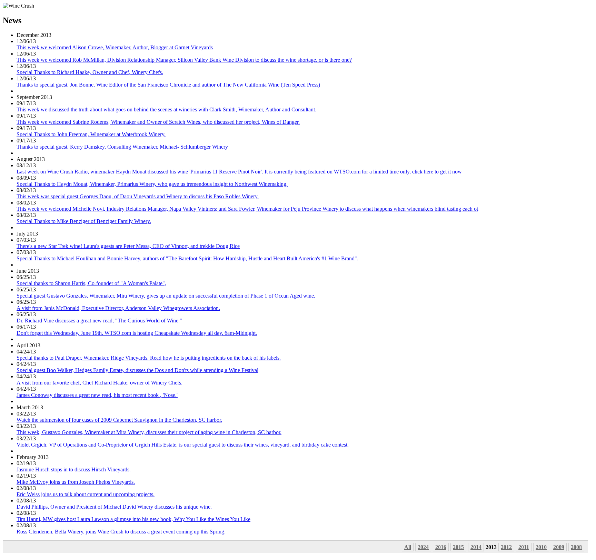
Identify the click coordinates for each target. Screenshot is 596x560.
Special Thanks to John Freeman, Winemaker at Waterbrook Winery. (91, 134)
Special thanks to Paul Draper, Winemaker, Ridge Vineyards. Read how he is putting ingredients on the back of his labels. (149, 358)
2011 (523, 547)
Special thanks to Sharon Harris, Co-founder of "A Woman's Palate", (91, 283)
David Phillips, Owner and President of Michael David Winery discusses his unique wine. (114, 507)
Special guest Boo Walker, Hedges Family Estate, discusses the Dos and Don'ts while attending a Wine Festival (137, 370)
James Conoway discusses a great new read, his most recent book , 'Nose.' (97, 395)
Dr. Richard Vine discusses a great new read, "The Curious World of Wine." (99, 320)
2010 (541, 547)
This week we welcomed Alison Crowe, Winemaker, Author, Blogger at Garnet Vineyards (115, 47)
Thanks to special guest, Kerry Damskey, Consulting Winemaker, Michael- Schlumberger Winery (122, 147)
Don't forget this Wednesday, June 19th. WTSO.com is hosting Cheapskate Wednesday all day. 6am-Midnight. (137, 333)
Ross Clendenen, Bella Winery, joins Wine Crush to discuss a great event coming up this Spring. (121, 531)
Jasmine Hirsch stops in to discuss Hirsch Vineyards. (74, 469)
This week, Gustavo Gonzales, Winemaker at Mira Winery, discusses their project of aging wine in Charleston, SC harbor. (149, 432)
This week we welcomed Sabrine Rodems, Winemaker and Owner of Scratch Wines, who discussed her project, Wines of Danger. (158, 122)
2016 (440, 547)
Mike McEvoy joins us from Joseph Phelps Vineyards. (76, 482)
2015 (458, 547)
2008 (576, 547)
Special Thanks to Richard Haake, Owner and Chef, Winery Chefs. (90, 72)
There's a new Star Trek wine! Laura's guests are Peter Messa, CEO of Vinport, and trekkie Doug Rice (128, 246)
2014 (475, 547)
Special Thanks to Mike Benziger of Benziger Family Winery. (84, 221)
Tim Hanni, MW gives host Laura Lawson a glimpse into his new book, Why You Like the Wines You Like (133, 519)
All (407, 547)
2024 (423, 547)
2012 (506, 547)
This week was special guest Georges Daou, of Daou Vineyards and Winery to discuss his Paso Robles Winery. (138, 196)
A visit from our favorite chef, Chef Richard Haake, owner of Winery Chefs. (99, 383)
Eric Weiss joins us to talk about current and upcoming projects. (86, 494)
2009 (558, 547)
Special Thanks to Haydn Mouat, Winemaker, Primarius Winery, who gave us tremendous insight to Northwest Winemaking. (152, 184)
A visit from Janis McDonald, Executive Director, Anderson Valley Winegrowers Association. (118, 308)
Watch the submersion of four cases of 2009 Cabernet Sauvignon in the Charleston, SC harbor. (119, 420)
